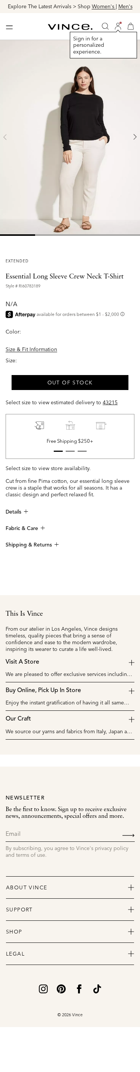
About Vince (26, 887)
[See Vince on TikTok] (97, 988)
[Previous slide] (5, 137)
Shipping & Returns (29, 545)
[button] (118, 26)
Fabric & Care (22, 528)
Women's (104, 6)
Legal (15, 953)
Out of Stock (70, 382)
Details (13, 512)
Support (19, 909)
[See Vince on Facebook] (79, 988)
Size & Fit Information (31, 349)
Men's (125, 6)
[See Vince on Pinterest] (61, 988)
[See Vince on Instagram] (43, 988)
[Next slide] (135, 137)
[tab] (17, 235)
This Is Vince (24, 613)
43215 (110, 402)
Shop (14, 931)
